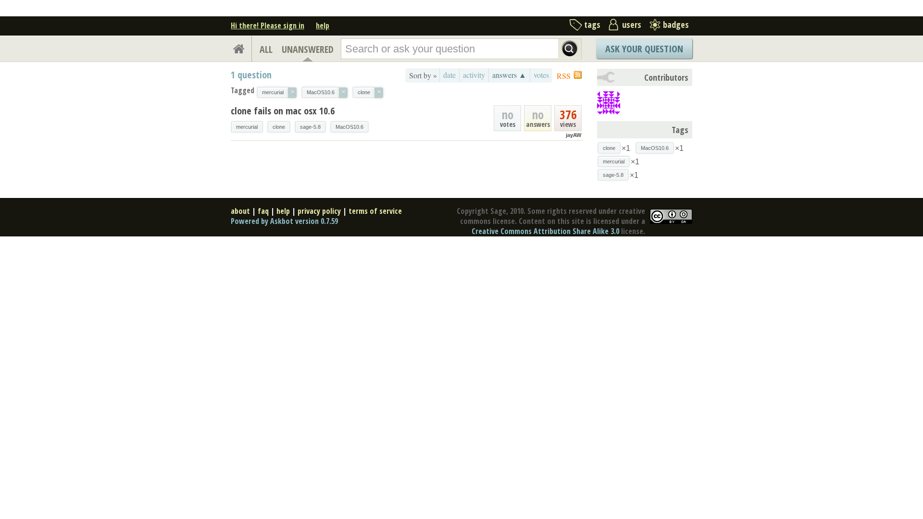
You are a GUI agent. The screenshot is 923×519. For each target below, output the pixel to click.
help (322, 25)
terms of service (375, 211)
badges (676, 24)
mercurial (247, 127)
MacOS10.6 (349, 127)
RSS (564, 76)
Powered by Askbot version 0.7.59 (284, 221)
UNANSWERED (308, 49)
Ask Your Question (644, 48)
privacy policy (319, 211)
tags (592, 24)
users (631, 24)
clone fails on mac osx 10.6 (283, 110)
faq (263, 211)
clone (279, 127)
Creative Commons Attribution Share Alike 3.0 (545, 231)
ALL (266, 49)
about (240, 211)
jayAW (573, 135)
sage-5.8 (310, 127)
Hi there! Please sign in (267, 25)
